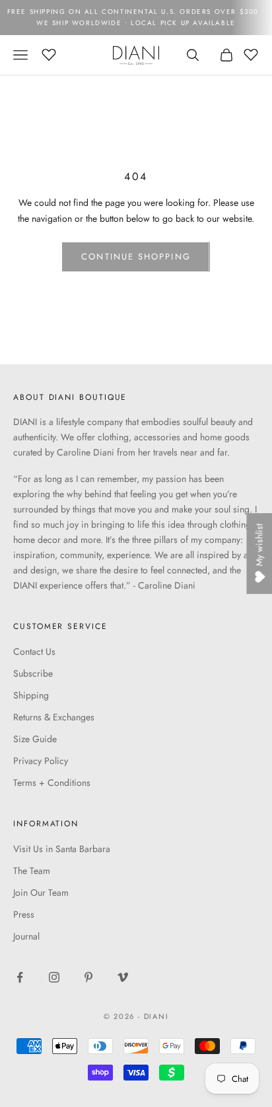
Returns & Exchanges (53, 717)
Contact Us (34, 651)
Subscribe (33, 673)
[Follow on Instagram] (54, 977)
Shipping (31, 695)
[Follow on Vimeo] (122, 977)
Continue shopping (135, 256)
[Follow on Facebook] (19, 977)
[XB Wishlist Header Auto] (49, 53)
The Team (31, 870)
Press (23, 914)
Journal (26, 936)
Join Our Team (41, 892)
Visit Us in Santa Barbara (61, 848)
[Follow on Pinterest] (88, 977)
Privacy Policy (40, 760)
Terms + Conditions (51, 782)
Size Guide (35, 739)
